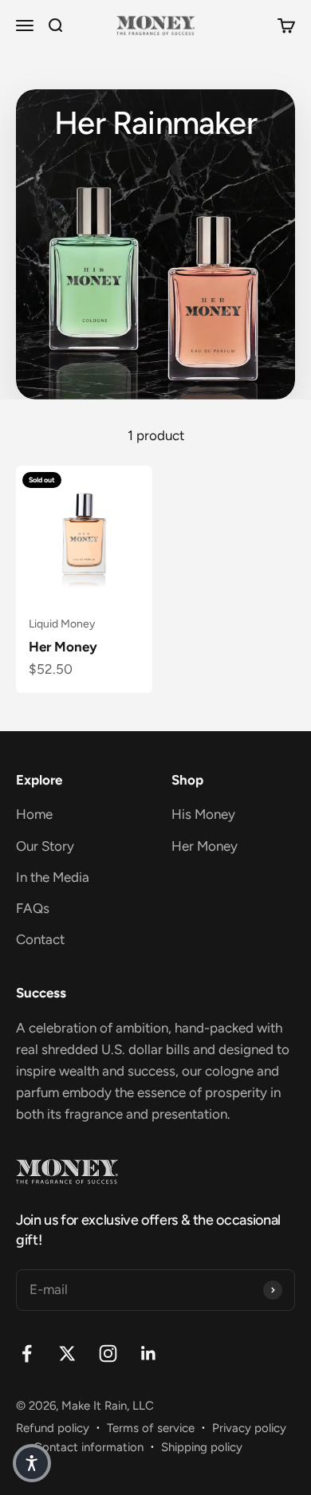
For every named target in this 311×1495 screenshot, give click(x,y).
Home (34, 814)
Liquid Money (62, 624)
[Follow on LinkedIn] (148, 1353)
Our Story (45, 846)
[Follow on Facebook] (26, 1353)
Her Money (63, 647)
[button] (32, 1463)
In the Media (52, 877)
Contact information (88, 1447)
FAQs (32, 908)
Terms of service (151, 1428)
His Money (203, 814)
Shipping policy (201, 1447)
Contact (40, 939)
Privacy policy (249, 1428)
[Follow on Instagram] (108, 1353)
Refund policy (52, 1428)
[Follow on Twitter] (67, 1353)
